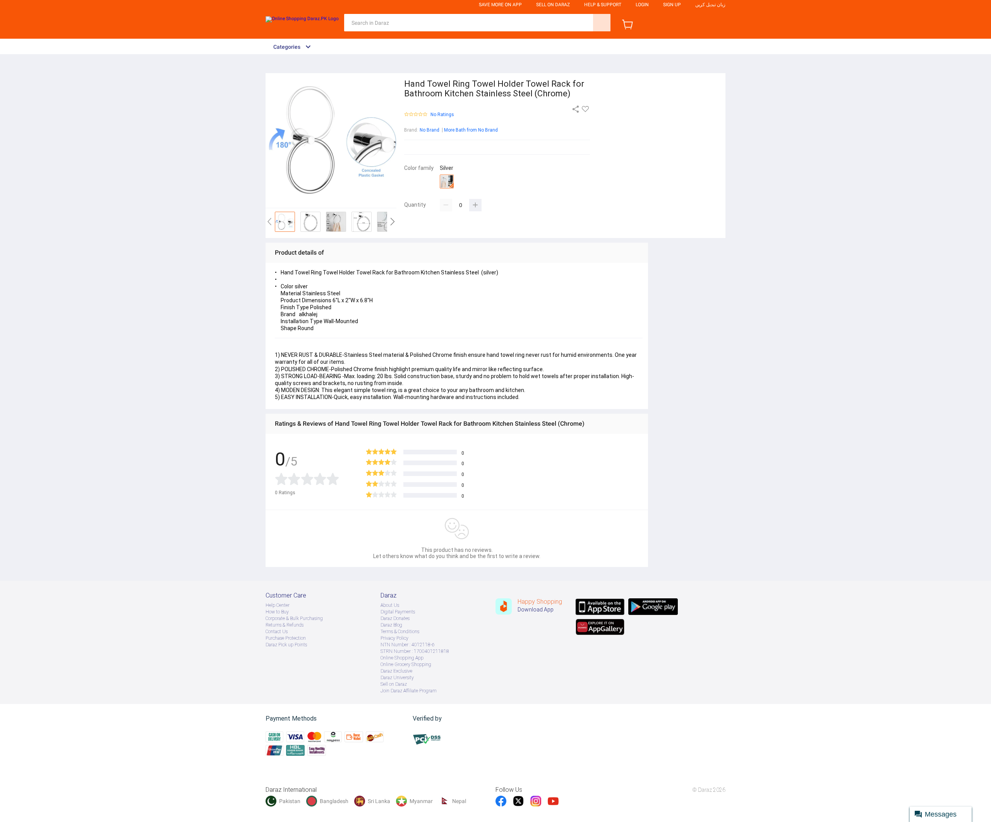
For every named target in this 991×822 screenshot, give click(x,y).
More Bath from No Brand (471, 130)
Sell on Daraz (394, 684)
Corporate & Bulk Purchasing (294, 618)
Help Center (278, 605)
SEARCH (601, 22)
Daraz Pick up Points (286, 644)
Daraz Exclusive (396, 671)
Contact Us (277, 631)
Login (642, 4)
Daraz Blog (391, 625)
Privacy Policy (394, 638)
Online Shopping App (402, 658)
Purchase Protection (286, 638)
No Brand (429, 130)
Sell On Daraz (553, 4)
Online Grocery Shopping (406, 664)
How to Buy (277, 612)
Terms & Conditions (400, 631)
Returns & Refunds (284, 625)
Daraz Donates (395, 618)
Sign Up (672, 4)
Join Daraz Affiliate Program (409, 691)
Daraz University (397, 677)
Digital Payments (398, 612)
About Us (390, 605)
